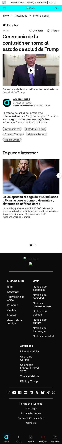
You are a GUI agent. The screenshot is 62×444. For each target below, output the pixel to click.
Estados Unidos (35, 129)
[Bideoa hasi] (31, 70)
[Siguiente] (55, 2)
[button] (59, 175)
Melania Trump (36, 134)
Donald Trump (13, 134)
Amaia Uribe (12, 139)
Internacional (12, 129)
